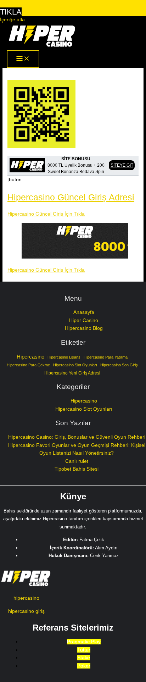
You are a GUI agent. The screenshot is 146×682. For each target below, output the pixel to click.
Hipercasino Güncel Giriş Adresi (70, 197)
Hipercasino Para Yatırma (106, 357)
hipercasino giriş (26, 611)
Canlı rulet (76, 461)
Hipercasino (30, 357)
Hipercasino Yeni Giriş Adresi (72, 373)
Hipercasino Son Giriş (119, 365)
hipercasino (26, 598)
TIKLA (11, 11)
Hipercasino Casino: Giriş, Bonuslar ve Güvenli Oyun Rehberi (76, 437)
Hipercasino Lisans (63, 357)
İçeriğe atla (12, 19)
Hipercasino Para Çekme (28, 365)
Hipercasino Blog (84, 328)
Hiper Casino (83, 320)
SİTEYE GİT (122, 165)
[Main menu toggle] (23, 59)
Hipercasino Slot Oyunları (75, 365)
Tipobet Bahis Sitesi (77, 469)
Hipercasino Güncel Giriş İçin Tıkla (46, 214)
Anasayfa (83, 312)
